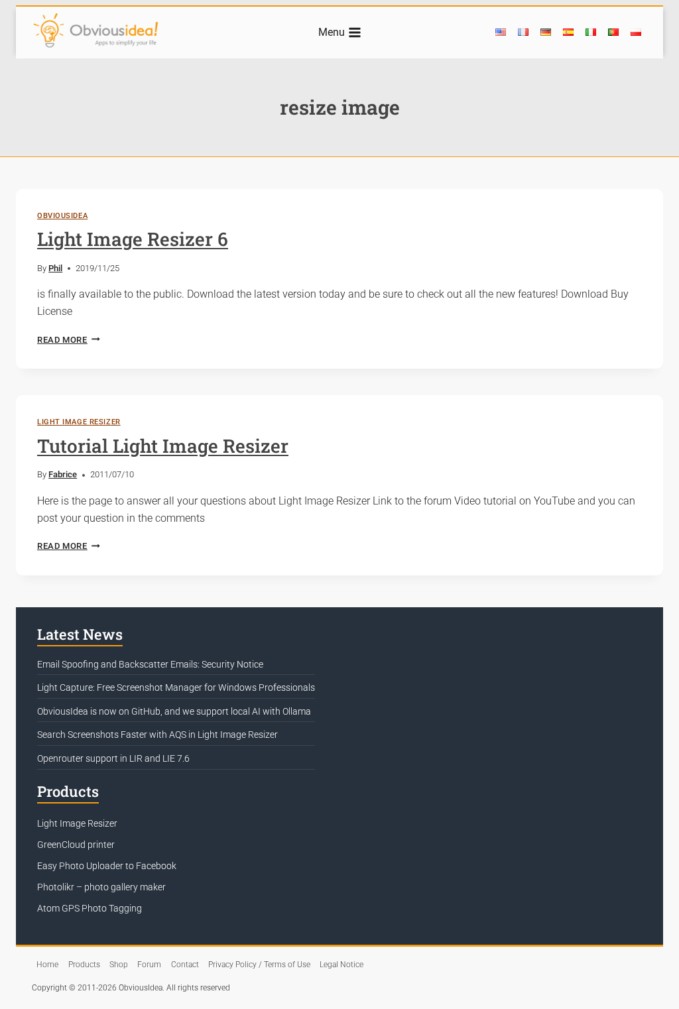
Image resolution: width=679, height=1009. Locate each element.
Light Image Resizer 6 (132, 239)
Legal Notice (341, 964)
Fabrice (62, 474)
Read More (68, 340)
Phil (55, 268)
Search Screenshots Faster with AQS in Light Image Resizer (157, 734)
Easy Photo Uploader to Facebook (106, 866)
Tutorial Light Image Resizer (162, 446)
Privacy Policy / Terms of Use (259, 964)
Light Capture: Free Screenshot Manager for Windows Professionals (176, 687)
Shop (118, 964)
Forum (149, 964)
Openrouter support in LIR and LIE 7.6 (113, 758)
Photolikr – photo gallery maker (101, 887)
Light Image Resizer (79, 422)
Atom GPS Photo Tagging (89, 908)
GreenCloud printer (76, 844)
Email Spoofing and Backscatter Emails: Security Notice (150, 664)
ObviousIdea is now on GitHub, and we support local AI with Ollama (174, 711)
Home (47, 964)
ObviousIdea (62, 215)
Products (84, 964)
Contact (185, 964)
